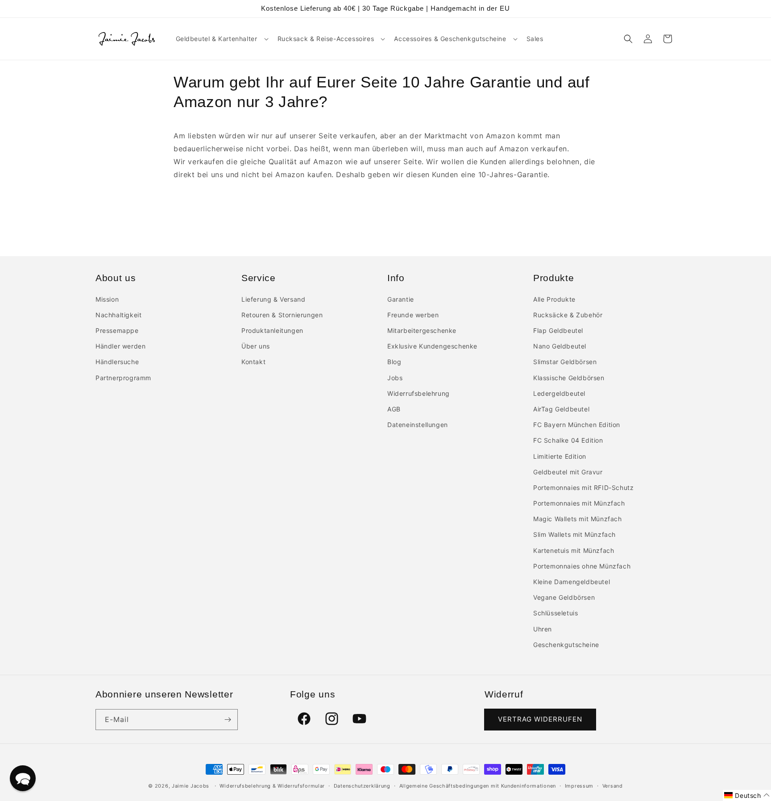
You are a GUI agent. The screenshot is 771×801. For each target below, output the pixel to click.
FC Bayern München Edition (576, 424)
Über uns (255, 346)
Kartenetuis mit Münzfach (573, 550)
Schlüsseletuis (555, 613)
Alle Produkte (554, 299)
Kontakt (253, 361)
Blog (394, 361)
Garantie (400, 299)
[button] (221, 38)
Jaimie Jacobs (190, 786)
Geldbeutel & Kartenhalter (216, 38)
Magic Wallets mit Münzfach (577, 519)
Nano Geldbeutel (559, 346)
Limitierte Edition (559, 456)
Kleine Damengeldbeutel (571, 581)
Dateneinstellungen (417, 424)
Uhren (542, 629)
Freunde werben (413, 315)
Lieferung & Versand (273, 299)
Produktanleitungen (272, 330)
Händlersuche (117, 361)
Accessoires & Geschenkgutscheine (450, 38)
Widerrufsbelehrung (418, 393)
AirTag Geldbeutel (561, 409)
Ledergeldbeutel (559, 393)
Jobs (394, 378)
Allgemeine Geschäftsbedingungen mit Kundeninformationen (477, 786)
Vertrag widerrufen (540, 719)
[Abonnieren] (227, 719)
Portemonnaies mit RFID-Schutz (583, 487)
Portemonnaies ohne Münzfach (581, 566)
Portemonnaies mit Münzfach (579, 503)
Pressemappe (117, 330)
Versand (612, 786)
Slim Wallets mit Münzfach (574, 534)
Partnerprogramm (123, 378)
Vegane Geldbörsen (564, 597)
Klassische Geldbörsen (569, 378)
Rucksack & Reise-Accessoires (326, 38)
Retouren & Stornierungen (282, 315)
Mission (107, 299)
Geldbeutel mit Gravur (568, 472)
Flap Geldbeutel (558, 330)
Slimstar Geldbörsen (565, 361)
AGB (394, 409)
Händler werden (120, 346)
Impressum (579, 786)
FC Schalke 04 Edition (568, 440)
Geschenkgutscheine (566, 644)
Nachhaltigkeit (118, 315)
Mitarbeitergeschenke (421, 330)
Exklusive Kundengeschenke (432, 346)
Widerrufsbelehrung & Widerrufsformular (272, 786)
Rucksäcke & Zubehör (567, 315)
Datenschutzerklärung (362, 786)
